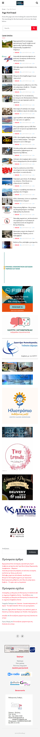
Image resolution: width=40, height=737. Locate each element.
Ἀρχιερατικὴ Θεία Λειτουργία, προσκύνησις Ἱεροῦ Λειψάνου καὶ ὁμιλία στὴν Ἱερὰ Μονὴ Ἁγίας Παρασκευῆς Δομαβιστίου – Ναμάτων (24, 45)
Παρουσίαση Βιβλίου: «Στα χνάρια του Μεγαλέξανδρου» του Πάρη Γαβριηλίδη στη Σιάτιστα (24, 209)
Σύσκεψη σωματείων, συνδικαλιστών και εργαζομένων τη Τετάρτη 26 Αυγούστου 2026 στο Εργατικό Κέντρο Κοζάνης (25, 221)
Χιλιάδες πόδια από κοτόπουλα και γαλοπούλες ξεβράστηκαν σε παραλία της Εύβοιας (24, 150)
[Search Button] (34, 28)
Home (3, 9)
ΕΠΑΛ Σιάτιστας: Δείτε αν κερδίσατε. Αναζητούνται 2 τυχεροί (25, 200)
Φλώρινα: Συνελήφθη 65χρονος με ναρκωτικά (16, 578)
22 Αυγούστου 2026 (26, 214)
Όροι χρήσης (20, 663)
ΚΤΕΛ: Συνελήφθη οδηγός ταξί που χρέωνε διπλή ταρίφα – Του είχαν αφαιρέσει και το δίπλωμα (24, 139)
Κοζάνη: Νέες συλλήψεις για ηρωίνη (25, 242)
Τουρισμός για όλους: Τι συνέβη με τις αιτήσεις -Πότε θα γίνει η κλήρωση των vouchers (24, 181)
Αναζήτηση (5, 549)
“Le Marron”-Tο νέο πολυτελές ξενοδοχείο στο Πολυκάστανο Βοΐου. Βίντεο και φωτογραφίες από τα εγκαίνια (25, 99)
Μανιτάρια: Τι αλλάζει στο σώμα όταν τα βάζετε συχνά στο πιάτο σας (25, 110)
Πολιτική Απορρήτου (20, 666)
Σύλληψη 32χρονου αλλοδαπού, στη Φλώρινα (16, 575)
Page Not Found (11, 9)
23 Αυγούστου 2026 (26, 52)
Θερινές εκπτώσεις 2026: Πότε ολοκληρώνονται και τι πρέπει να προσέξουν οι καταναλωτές (24, 170)
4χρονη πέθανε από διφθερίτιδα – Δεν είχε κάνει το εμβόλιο (24, 119)
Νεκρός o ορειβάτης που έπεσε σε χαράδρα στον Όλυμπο (24, 191)
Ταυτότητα (20, 661)
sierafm (17, 52)
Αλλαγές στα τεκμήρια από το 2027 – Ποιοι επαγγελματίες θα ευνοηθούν (25, 160)
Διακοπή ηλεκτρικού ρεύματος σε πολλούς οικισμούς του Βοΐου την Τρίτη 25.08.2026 (24, 58)
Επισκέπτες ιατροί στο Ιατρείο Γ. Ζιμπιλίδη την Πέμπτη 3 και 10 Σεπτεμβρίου (23, 233)
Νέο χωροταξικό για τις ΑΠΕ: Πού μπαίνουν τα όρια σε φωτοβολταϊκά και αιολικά (25, 129)
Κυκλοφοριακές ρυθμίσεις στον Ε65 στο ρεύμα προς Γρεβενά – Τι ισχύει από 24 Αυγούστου (25, 87)
